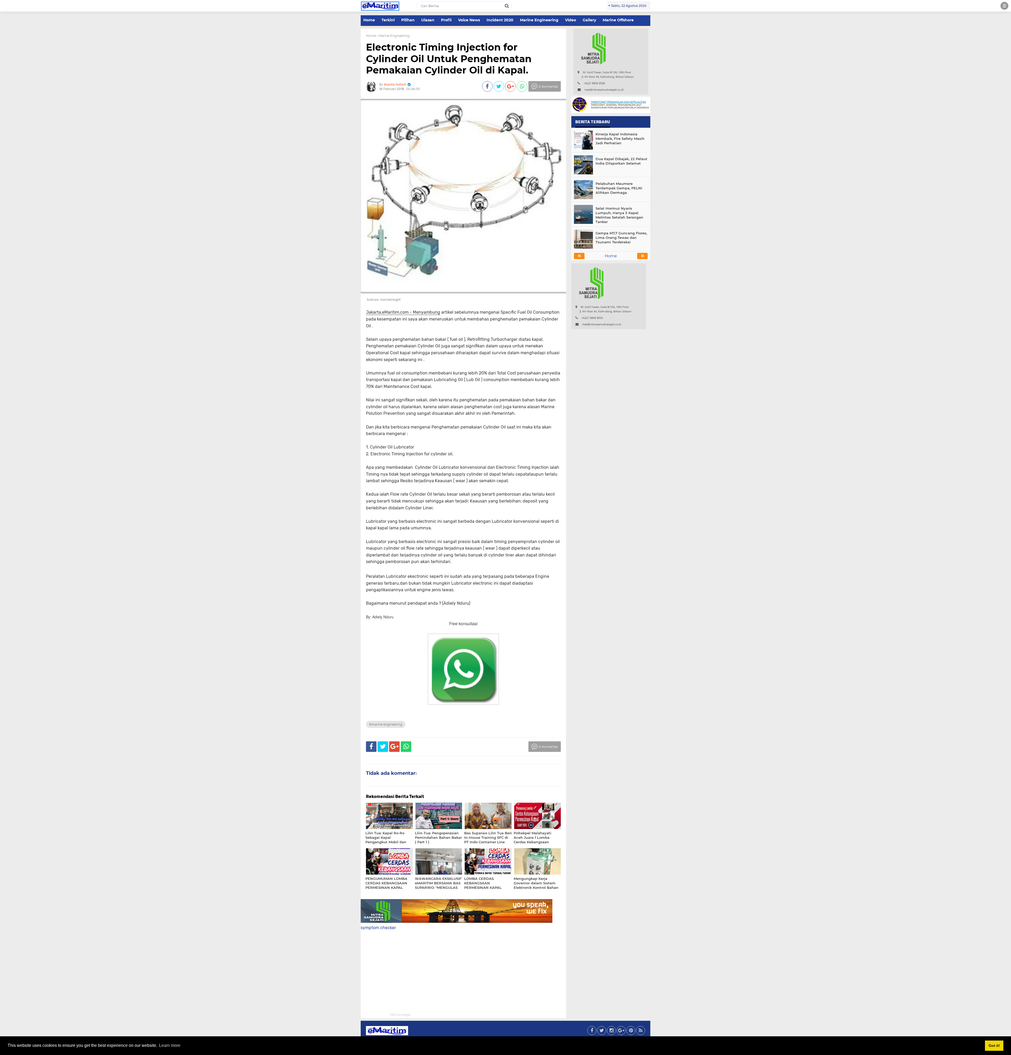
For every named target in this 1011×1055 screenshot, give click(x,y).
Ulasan (427, 20)
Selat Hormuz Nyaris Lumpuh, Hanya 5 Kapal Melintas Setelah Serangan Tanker (619, 215)
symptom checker (378, 927)
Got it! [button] (994, 1045)
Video (570, 20)
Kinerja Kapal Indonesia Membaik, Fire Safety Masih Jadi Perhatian (620, 138)
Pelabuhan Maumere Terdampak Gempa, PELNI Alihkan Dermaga (619, 188)
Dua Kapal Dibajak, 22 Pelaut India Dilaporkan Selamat (621, 161)
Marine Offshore (618, 20)
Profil (446, 20)
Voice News (469, 20)
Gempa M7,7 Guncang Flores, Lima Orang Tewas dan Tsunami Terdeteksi (621, 237)
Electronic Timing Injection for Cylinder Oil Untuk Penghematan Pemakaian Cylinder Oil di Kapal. (449, 58)
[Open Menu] (1004, 6)
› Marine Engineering (393, 36)
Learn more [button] (169, 1045)
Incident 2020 (500, 20)
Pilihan (408, 20)
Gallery (589, 20)
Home (369, 20)
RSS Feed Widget (400, 1015)
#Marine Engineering (385, 724)
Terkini (388, 20)
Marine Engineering (539, 20)
